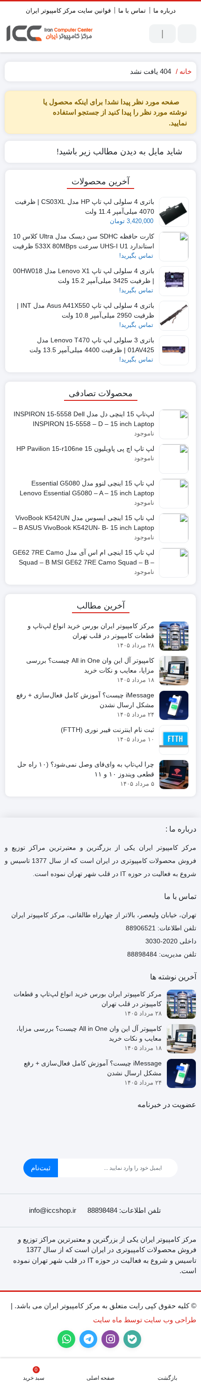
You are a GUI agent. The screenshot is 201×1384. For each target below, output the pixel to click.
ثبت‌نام (40, 1168)
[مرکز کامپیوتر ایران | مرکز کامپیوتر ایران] (50, 34)
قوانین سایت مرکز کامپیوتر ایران (68, 10)
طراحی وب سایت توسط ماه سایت (144, 1320)
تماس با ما (132, 10)
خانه (185, 71)
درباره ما (164, 10)
